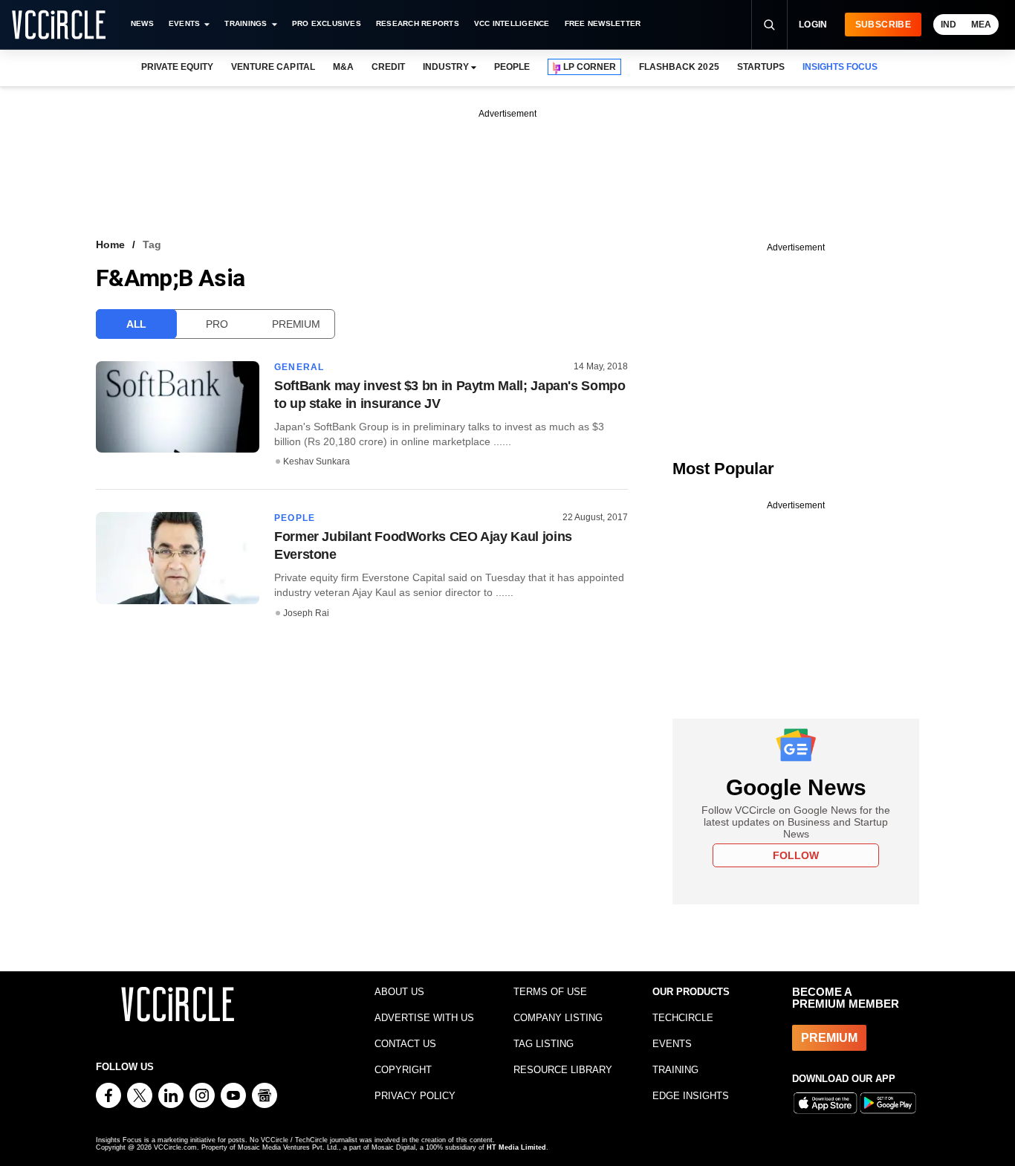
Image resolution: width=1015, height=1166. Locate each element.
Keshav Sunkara (316, 461)
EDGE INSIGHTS (690, 1095)
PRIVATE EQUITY (177, 67)
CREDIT (388, 67)
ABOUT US (399, 991)
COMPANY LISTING (558, 1017)
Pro (216, 324)
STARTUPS (761, 67)
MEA (981, 24)
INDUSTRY (446, 67)
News (142, 23)
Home (110, 244)
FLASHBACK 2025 (679, 67)
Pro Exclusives (326, 23)
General (299, 367)
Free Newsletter (603, 23)
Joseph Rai (306, 613)
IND (948, 24)
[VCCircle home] (58, 24)
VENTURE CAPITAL (272, 67)
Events (184, 23)
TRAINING (675, 1069)
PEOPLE (512, 67)
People (294, 518)
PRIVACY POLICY (414, 1095)
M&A (343, 67)
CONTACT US (405, 1043)
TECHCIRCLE (682, 1017)
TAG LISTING (543, 1043)
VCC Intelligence (512, 23)
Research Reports (417, 23)
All (136, 324)
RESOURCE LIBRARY (562, 1069)
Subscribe (883, 24)
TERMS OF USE (550, 991)
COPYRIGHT (403, 1069)
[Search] (769, 24)
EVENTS (672, 1043)
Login (813, 24)
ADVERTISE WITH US (424, 1017)
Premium (296, 324)
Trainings (245, 23)
